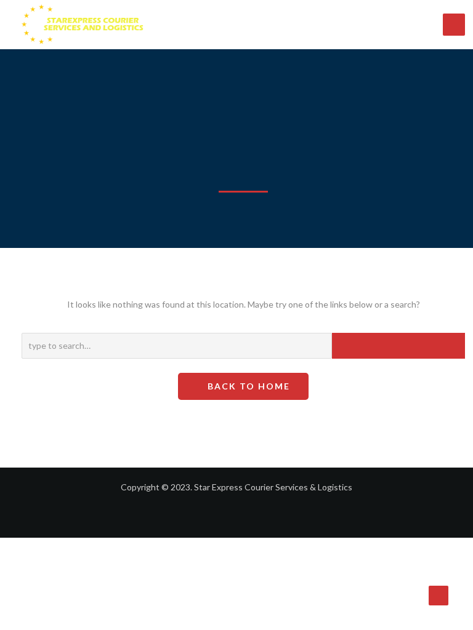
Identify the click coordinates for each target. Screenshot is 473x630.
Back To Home (247, 386)
